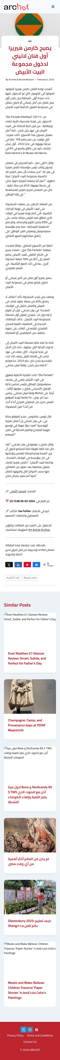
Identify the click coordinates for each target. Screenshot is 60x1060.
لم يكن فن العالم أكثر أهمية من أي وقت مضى (28, 861)
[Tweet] (9, 564)
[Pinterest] (36, 1029)
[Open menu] (53, 6)
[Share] (18, 564)
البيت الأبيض (13, 577)
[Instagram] (30, 1029)
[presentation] (30, 629)
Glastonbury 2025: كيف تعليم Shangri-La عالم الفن (29, 923)
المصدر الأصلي (18, 491)
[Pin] (27, 564)
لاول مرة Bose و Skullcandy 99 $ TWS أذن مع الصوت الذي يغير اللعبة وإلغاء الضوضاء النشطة (30, 794)
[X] (23, 1029)
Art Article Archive (39, 529)
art (30, 41)
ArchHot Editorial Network (21, 79)
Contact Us (30, 1041)
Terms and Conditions (40, 1035)
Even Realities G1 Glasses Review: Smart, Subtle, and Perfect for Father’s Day (27, 658)
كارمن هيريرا (30, 577)
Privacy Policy (15, 1035)
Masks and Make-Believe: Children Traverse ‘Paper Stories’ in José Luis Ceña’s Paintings (27, 990)
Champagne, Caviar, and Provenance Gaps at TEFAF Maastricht (27, 725)
